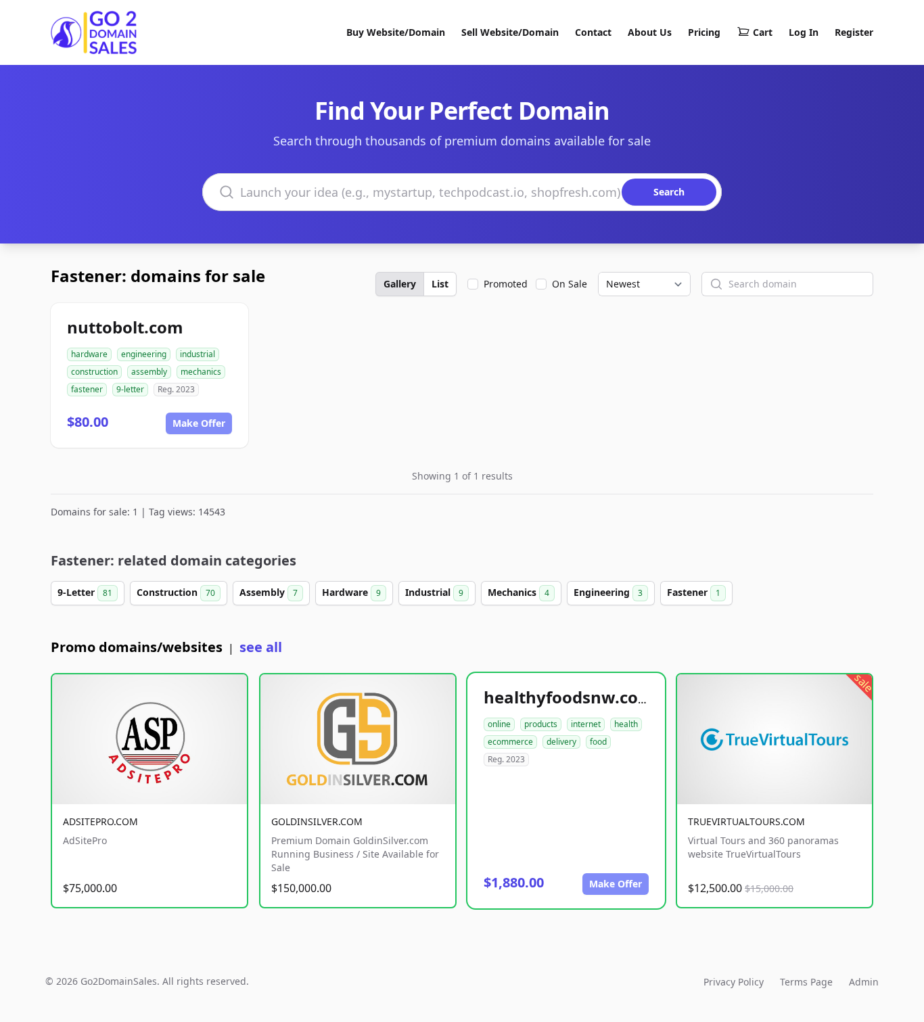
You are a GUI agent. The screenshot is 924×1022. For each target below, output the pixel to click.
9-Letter (84, 592)
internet (586, 724)
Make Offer (198, 423)
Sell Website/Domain (510, 32)
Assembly (268, 592)
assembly (149, 371)
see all (260, 647)
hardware (89, 354)
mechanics (201, 371)
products (540, 724)
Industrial (434, 592)
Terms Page (806, 981)
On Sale (569, 283)
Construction (176, 592)
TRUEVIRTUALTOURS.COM (746, 821)
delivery (561, 741)
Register (854, 32)
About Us (650, 32)
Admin (864, 981)
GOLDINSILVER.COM (317, 821)
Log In (803, 32)
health (626, 724)
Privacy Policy (733, 981)
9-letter (130, 389)
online (499, 724)
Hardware (351, 592)
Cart (762, 32)
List (440, 283)
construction (94, 371)
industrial (197, 354)
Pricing (704, 32)
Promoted (506, 283)
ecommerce (510, 741)
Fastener (693, 592)
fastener (87, 389)
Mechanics (518, 592)
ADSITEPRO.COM (100, 821)
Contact (593, 32)
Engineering (608, 592)
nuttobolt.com (125, 327)
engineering (143, 354)
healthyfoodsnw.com (569, 697)
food (598, 741)
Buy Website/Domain (395, 32)
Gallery (400, 283)
